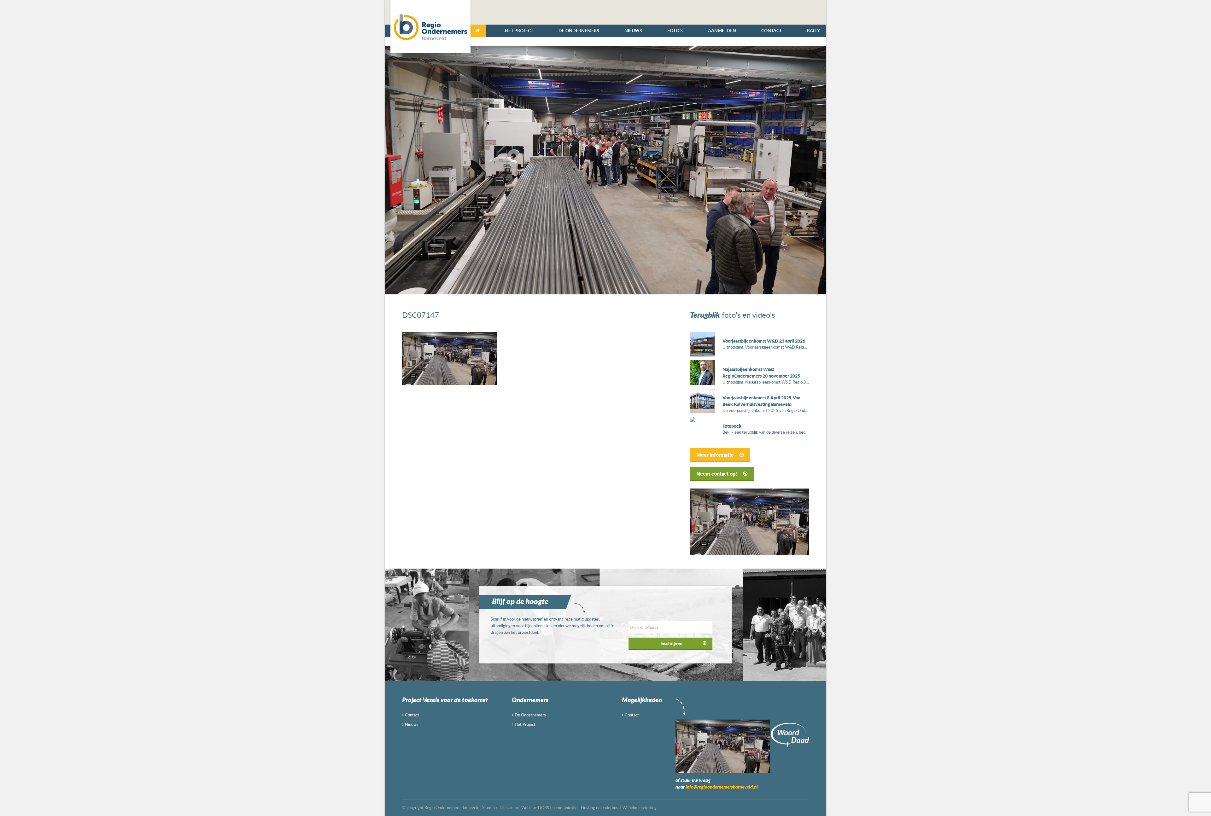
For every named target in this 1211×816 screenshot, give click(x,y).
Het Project (519, 30)
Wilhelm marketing (640, 807)
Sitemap (489, 807)
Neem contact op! (717, 473)
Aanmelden (722, 30)
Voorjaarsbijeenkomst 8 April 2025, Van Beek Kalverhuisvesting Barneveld (761, 400)
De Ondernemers (579, 30)
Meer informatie (715, 454)
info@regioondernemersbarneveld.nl (722, 786)
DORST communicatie (557, 807)
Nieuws (633, 30)
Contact (771, 30)
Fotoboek (732, 426)
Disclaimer (509, 807)
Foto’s (675, 30)
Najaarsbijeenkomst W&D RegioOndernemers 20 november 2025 (761, 372)
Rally (813, 30)
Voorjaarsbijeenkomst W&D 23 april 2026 (764, 341)
